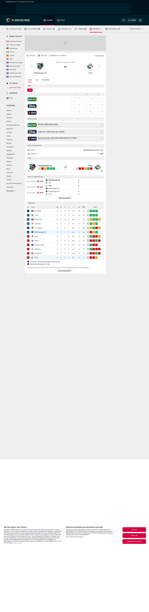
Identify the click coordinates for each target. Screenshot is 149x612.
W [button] (61, 207)
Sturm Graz (38, 219)
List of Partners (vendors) (74, 537)
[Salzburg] (32, 223)
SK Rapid (38, 211)
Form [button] (95, 207)
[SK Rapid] (32, 211)
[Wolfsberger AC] (32, 232)
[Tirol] (32, 257)
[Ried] (32, 236)
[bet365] (32, 99)
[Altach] (32, 240)
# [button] (27, 207)
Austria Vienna (39, 245)
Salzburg (38, 224)
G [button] (73, 207)
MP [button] (57, 207)
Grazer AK (38, 253)
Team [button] (32, 207)
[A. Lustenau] (32, 228)
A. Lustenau (38, 228)
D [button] (64, 207)
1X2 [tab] (30, 90)
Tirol (90, 73)
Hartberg (38, 249)
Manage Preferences (134, 541)
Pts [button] (83, 207)
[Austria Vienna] (32, 245)
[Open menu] (140, 20)
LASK (36, 215)
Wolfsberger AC (40, 73)
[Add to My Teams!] (31, 66)
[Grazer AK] (32, 253)
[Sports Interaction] (32, 113)
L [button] (68, 207)
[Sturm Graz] (32, 219)
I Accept (134, 529)
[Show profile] (40, 66)
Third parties (17, 543)
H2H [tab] (36, 80)
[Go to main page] (19, 20)
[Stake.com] (32, 106)
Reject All (134, 535)
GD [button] (79, 207)
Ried (36, 236)
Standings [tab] (45, 80)
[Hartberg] (32, 249)
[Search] (123, 20)
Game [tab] (30, 80)
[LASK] (32, 215)
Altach (37, 241)
